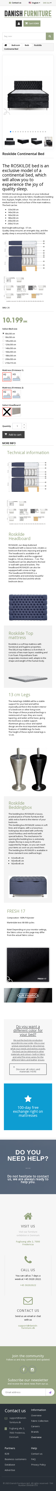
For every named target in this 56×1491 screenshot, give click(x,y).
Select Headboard (11, 405)
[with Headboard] (16, 411)
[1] (50, 1392)
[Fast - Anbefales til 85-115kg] (16, 377)
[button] (10, 131)
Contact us (16, 2)
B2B (7, 1453)
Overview (36, 1415)
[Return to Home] (6, 45)
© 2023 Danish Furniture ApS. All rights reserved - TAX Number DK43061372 (28, 1484)
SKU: (4, 307)
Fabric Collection (39, 1420)
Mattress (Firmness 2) (13, 387)
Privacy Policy (38, 1464)
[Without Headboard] (7, 412)
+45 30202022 (28, 1285)
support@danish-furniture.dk (28, 1326)
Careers (35, 1426)
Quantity (6, 426)
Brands (35, 1431)
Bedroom (16, 45)
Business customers (15, 1459)
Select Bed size (10, 328)
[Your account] (19, 23)
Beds (27, 45)
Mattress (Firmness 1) (13, 370)
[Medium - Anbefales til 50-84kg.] (7, 377)
